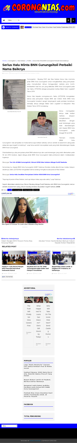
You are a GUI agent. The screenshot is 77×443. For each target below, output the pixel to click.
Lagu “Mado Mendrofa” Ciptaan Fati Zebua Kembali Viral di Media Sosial (38, 366)
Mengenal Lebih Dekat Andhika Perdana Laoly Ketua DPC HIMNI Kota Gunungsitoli (37, 387)
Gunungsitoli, (23, 73)
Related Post (9, 246)
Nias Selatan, (31, 73)
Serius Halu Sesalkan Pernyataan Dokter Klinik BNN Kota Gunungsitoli (35, 174)
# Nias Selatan (27, 190)
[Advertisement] (38, 46)
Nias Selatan (21, 60)
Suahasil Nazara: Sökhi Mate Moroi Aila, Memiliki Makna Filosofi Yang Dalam (38, 373)
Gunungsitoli (12, 60)
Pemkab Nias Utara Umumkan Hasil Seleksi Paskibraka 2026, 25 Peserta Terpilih (38, 394)
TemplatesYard (35, 440)
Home (4, 60)
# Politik (36, 190)
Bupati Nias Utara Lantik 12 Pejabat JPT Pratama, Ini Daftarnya (62, 268)
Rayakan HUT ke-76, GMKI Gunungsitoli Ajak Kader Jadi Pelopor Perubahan (38, 268)
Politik (29, 60)
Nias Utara (21, 27)
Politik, (38, 73)
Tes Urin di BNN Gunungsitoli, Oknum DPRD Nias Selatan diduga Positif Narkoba (38, 162)
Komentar (9, 277)
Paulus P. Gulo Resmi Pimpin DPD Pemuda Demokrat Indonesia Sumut (12, 268)
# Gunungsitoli (17, 190)
